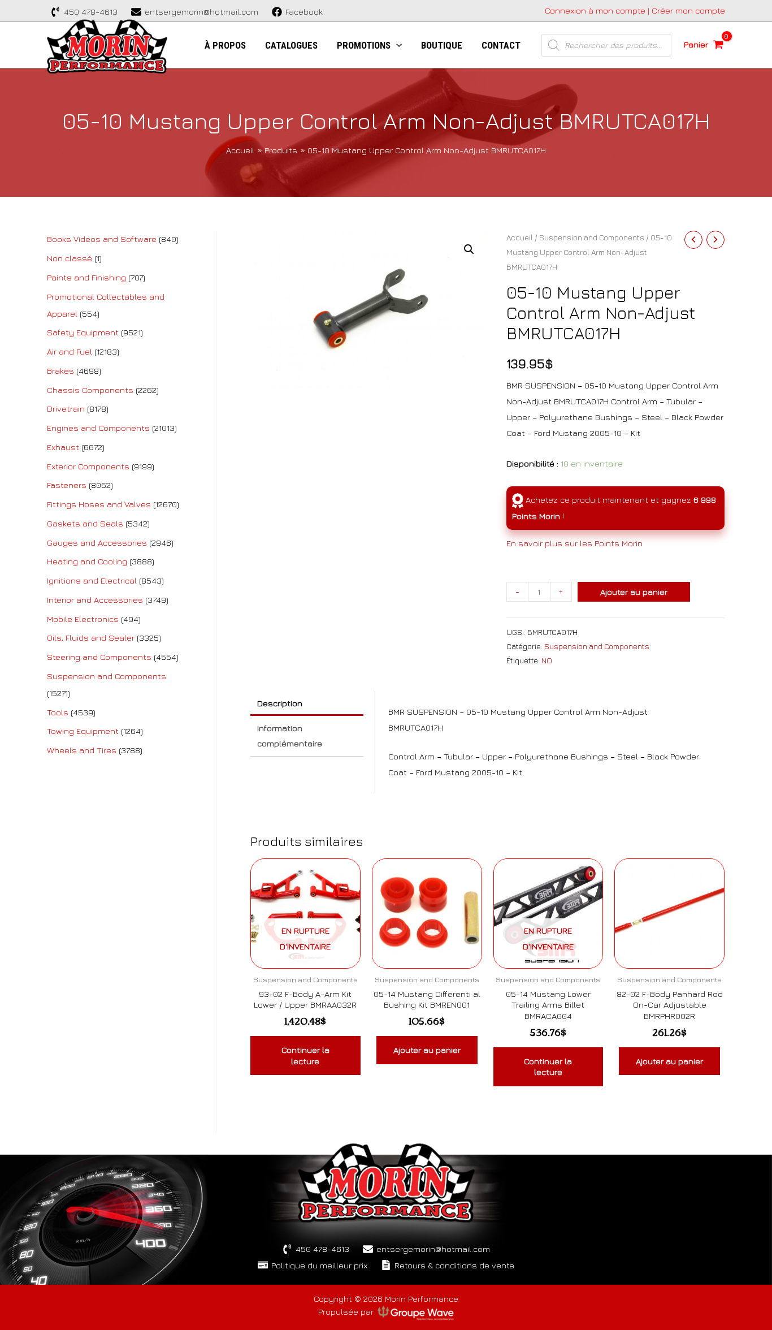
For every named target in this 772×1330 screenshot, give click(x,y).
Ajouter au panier (633, 592)
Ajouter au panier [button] (427, 1050)
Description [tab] (279, 703)
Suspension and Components (591, 237)
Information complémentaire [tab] (289, 736)
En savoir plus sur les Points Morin (574, 543)
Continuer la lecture (305, 1055)
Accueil (519, 237)
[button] (469, 249)
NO (546, 660)
